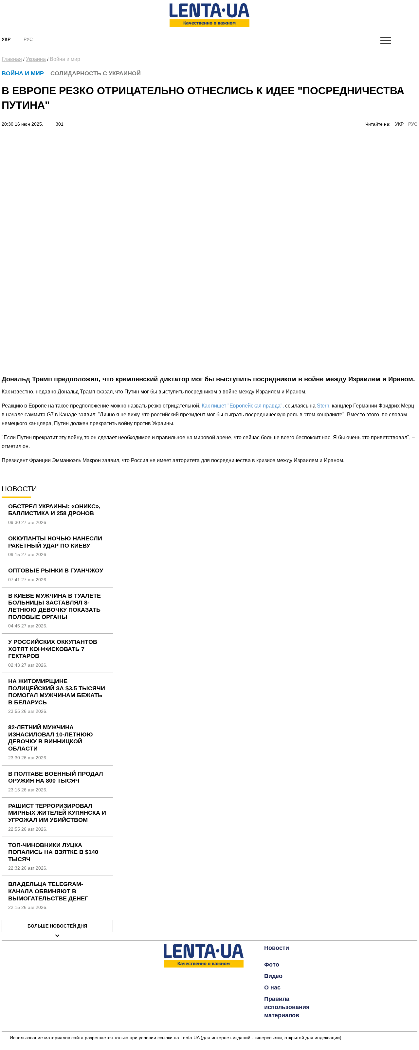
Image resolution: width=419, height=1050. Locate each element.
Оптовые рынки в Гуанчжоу (55, 570)
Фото (271, 964)
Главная (12, 59)
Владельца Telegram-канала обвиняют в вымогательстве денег (48, 891)
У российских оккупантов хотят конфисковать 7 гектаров (52, 649)
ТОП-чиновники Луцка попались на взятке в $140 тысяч (53, 852)
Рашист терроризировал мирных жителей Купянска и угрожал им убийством (57, 813)
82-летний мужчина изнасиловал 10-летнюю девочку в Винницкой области (50, 738)
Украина (36, 59)
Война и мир (65, 59)
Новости (276, 948)
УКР (399, 124)
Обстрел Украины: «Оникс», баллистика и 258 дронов (54, 510)
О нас (272, 987)
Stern (323, 405)
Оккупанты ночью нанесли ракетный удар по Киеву (55, 542)
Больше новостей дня (57, 926)
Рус (28, 39)
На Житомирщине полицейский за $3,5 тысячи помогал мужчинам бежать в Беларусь (56, 692)
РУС (412, 124)
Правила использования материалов (287, 1007)
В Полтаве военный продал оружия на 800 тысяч (55, 777)
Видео (273, 976)
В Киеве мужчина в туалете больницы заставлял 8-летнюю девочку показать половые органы (54, 606)
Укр (6, 39)
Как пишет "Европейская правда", (243, 405)
